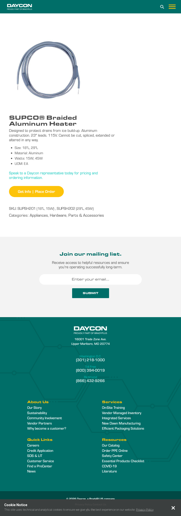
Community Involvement (44, 418)
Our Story (34, 407)
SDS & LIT (34, 455)
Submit (90, 293)
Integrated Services (116, 418)
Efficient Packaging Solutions (123, 428)
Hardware (58, 215)
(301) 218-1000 (90, 360)
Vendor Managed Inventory (121, 413)
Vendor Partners (39, 423)
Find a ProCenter (39, 466)
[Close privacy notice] (173, 507)
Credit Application (40, 450)
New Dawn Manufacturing (121, 423)
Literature (109, 471)
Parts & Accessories (86, 215)
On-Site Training (113, 407)
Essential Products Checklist (123, 461)
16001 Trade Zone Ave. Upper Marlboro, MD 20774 (90, 341)
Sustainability (37, 413)
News (31, 471)
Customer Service (40, 461)
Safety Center (112, 455)
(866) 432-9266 (90, 380)
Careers (33, 445)
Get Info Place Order (36, 191)
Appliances (39, 215)
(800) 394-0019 (90, 370)
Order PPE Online (115, 450)
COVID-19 (109, 466)
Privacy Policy (145, 509)
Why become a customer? (46, 428)
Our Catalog (110, 445)
